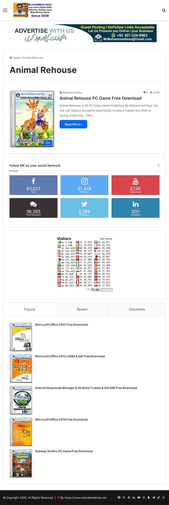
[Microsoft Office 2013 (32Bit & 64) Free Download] (20, 368)
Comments (137, 309)
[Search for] (164, 11)
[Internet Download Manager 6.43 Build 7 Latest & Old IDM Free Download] (20, 400)
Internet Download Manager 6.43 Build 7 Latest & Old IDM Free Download (86, 388)
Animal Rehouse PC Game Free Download (101, 98)
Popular (29, 309)
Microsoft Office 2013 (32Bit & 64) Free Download (70, 356)
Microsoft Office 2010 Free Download (61, 419)
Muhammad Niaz (72, 92)
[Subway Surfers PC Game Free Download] (20, 463)
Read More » (73, 124)
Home (16, 57)
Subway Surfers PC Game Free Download (64, 451)
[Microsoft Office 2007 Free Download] (20, 337)
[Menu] (5, 11)
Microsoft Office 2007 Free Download (61, 324)
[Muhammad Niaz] (32, 10)
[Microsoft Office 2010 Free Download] (20, 431)
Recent (82, 309)
